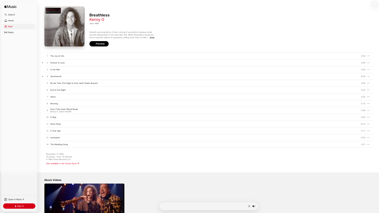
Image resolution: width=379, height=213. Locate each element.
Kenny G (96, 19)
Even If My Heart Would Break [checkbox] (64, 109)
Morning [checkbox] (54, 103)
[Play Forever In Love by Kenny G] (47, 63)
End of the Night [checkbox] (58, 90)
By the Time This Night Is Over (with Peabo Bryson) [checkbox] (74, 83)
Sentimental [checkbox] (55, 76)
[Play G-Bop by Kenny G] (47, 117)
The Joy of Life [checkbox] (57, 56)
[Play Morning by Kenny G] (47, 103)
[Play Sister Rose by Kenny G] (47, 124)
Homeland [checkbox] (55, 137)
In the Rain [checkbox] (55, 69)
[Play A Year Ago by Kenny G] (47, 131)
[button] (19, 14)
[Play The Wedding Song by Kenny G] (47, 144)
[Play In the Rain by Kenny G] (47, 69)
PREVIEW (362, 56)
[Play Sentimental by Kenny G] (47, 76)
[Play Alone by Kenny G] (47, 97)
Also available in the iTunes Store (61, 163)
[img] (10, 6)
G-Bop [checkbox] (53, 117)
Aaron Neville (65, 111)
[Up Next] (249, 206)
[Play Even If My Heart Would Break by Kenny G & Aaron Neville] (47, 110)
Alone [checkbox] (53, 97)
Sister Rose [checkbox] (55, 124)
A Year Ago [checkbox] (55, 131)
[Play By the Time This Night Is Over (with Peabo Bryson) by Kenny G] (47, 83)
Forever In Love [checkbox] (57, 63)
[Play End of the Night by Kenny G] (47, 90)
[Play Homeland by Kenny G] (47, 137)
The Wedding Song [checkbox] (59, 144)
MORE (152, 38)
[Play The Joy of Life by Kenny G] (47, 56)
